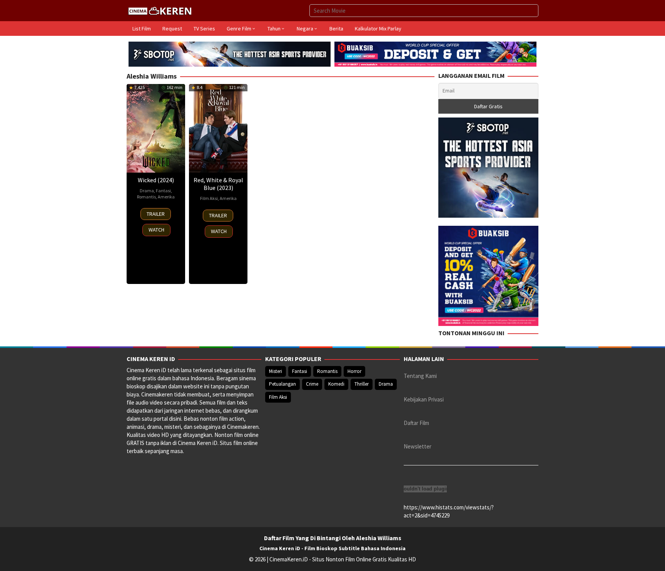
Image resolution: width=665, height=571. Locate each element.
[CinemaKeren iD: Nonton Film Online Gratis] (160, 9)
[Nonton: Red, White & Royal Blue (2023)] (218, 128)
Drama (147, 190)
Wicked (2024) (156, 180)
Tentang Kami (420, 376)
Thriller (361, 384)
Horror (354, 371)
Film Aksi (209, 198)
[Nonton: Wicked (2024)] (155, 128)
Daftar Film (416, 423)
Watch (156, 229)
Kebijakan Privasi (424, 399)
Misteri (275, 371)
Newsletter (417, 446)
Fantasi (163, 190)
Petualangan (282, 384)
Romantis (146, 197)
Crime (312, 384)
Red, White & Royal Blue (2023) (218, 183)
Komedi (336, 384)
